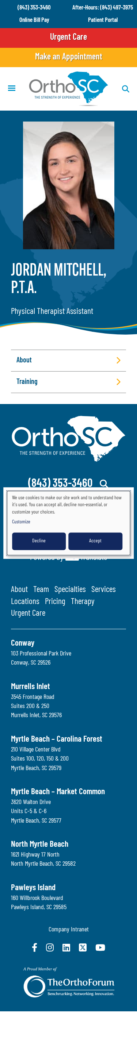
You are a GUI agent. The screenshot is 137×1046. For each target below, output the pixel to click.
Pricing (55, 602)
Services (103, 590)
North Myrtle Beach (39, 845)
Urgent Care (68, 37)
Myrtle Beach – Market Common (58, 792)
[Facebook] (34, 947)
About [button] (24, 360)
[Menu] (11, 88)
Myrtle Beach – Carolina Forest (56, 739)
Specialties (70, 590)
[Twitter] (82, 947)
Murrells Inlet (30, 687)
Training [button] (27, 382)
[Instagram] (49, 947)
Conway (22, 643)
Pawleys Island (33, 888)
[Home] (68, 89)
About (19, 590)
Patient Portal (103, 20)
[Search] (104, 484)
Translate (93, 558)
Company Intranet (69, 930)
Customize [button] (21, 522)
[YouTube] (100, 947)
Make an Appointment (68, 57)
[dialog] (68, 523)
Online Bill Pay (34, 20)
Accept (95, 541)
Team (41, 590)
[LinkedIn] (66, 947)
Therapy (83, 602)
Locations (25, 602)
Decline (39, 541)
